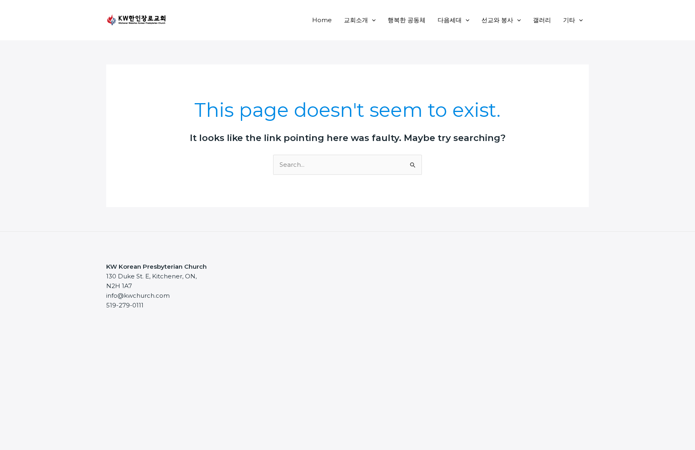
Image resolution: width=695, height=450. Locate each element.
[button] (372, 20)
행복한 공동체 (407, 20)
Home (322, 20)
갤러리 (542, 20)
